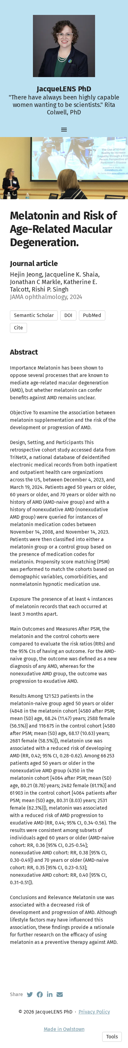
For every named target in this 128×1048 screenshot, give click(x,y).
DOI (68, 315)
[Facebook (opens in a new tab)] (40, 994)
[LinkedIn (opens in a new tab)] (50, 994)
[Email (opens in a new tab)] (60, 994)
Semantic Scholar (34, 315)
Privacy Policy (94, 1012)
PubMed (92, 315)
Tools (112, 1037)
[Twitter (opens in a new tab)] (30, 994)
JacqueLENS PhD (64, 89)
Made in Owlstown (64, 1029)
